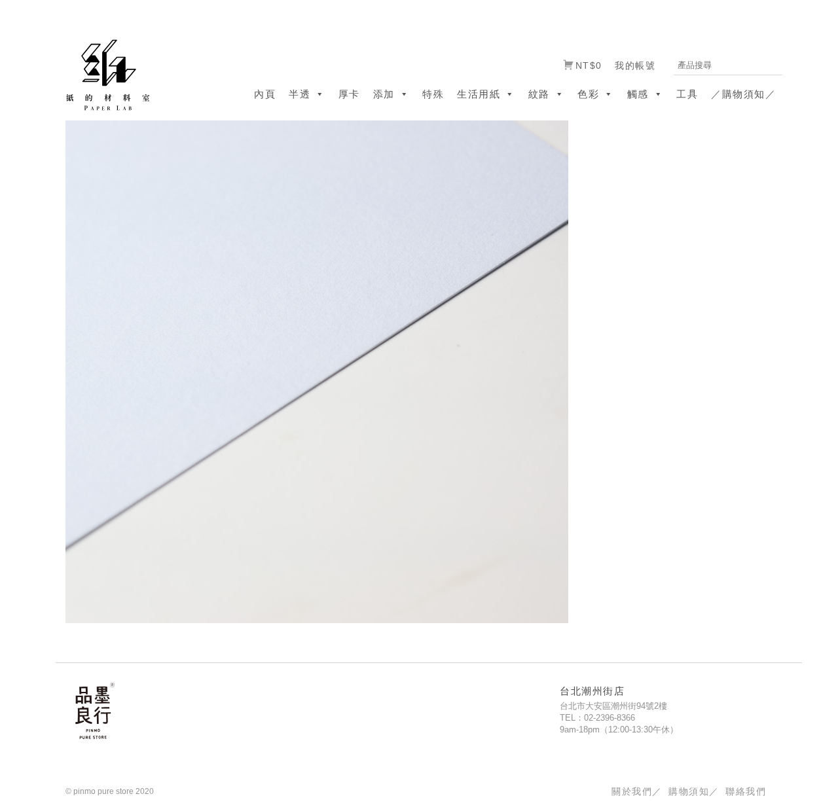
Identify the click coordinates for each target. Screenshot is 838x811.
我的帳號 (635, 65)
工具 (687, 93)
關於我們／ (636, 791)
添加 (384, 93)
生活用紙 (478, 93)
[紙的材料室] (103, 74)
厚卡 (349, 93)
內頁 (265, 93)
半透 (299, 93)
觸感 (638, 93)
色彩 (588, 93)
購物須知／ (693, 791)
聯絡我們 (745, 791)
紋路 (539, 93)
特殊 (433, 93)
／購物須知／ (743, 93)
